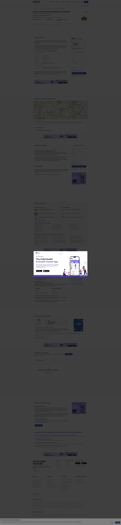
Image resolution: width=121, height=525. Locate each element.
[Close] (86, 253)
